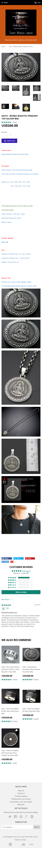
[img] (6, 605)
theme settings (33, 812)
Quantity (4, 132)
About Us (21, 790)
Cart (38, 2)
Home (3, 46)
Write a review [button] (21, 592)
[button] (6, 122)
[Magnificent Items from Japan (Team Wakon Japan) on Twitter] (10, 817)
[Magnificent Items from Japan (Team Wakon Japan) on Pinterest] (21, 817)
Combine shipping (21, 796)
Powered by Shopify (20, 840)
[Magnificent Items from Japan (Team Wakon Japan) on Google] (26, 817)
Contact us (21, 793)
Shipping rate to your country (21, 799)
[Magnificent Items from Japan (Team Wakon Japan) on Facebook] (15, 817)
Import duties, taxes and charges (21, 802)
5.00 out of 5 (26, 571)
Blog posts (21, 804)
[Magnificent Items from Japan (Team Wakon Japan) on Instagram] (32, 817)
